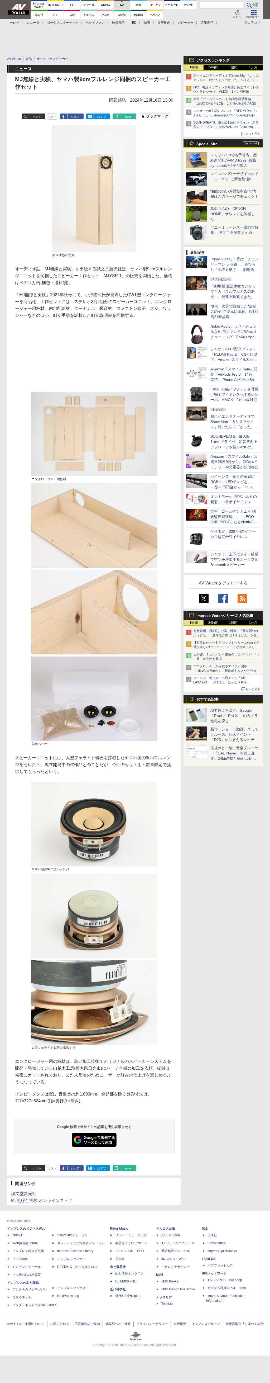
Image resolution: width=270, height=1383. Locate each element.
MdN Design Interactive (178, 1289)
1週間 (233, 67)
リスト (52, 116)
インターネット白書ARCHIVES (34, 1305)
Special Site (207, 144)
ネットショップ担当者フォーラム (81, 1243)
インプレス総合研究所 (28, 1251)
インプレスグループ (206, 1324)
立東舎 (120, 1259)
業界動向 (164, 23)
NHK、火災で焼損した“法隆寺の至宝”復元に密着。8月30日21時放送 (234, 311)
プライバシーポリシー (152, 1324)
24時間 (213, 67)
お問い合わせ (59, 1324)
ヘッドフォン (95, 23)
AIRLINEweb (170, 1235)
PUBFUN (209, 1259)
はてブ (101, 116)
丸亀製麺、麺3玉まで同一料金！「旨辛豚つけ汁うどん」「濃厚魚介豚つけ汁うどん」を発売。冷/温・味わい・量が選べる (225, 635)
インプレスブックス (71, 1288)
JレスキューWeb (173, 1259)
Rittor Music (119, 1228)
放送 (147, 23)
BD (134, 23)
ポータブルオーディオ (62, 23)
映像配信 (118, 23)
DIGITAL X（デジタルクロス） (78, 1267)
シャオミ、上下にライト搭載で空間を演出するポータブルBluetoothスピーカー (234, 559)
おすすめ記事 (207, 699)
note (128, 116)
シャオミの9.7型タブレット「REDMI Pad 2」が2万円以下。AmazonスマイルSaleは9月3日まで (225, 115)
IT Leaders (20, 1259)
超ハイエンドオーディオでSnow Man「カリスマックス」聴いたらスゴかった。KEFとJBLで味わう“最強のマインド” (226, 80)
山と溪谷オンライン (129, 1273)
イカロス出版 (165, 1228)
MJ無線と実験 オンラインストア (42, 1200)
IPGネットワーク (214, 1273)
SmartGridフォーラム (72, 1235)
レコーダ (33, 23)
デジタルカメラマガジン (29, 1289)
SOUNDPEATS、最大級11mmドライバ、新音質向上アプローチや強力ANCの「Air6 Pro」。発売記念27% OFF (226, 127)
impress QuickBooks (222, 1251)
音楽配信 (207, 23)
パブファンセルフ (220, 1265)
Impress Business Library (75, 1251)
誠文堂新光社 (23, 1193)
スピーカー (186, 23)
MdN (159, 1275)
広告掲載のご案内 (87, 1324)
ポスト (37, 116)
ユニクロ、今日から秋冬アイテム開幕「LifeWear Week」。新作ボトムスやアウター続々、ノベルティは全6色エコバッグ (226, 670)
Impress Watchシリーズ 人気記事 (224, 615)
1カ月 (253, 67)
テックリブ (164, 1297)
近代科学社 (118, 1289)
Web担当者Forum (25, 1243)
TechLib (167, 1304)
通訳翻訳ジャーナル (175, 1251)
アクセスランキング (213, 60)
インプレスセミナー (71, 1259)
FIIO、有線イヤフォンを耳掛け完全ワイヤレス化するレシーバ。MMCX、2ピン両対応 (234, 394)
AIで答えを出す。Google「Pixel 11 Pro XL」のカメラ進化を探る (234, 715)
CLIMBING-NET (126, 1281)
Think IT (18, 1235)
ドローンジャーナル (26, 1267)
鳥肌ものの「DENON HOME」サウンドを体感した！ (232, 213)
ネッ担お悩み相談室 (26, 1275)
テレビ (14, 23)
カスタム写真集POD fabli (227, 1288)
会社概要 (179, 1324)
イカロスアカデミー (175, 1267)
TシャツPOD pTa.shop (225, 1280)
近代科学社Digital (127, 1296)
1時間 (194, 67)
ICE (205, 1228)
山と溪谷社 (118, 1267)
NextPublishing (68, 1296)
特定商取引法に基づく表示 (245, 1324)
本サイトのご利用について (26, 1324)
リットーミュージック (131, 1235)
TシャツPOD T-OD (129, 1251)
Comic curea (217, 1243)
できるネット (21, 1297)
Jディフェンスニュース (178, 1243)
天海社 (212, 1235)
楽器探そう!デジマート (131, 1243)
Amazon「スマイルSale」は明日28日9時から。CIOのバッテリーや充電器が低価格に (234, 461)
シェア (75, 116)
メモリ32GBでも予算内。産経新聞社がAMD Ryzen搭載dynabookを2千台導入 (233, 160)
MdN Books (169, 1281)
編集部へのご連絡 (118, 1324)
